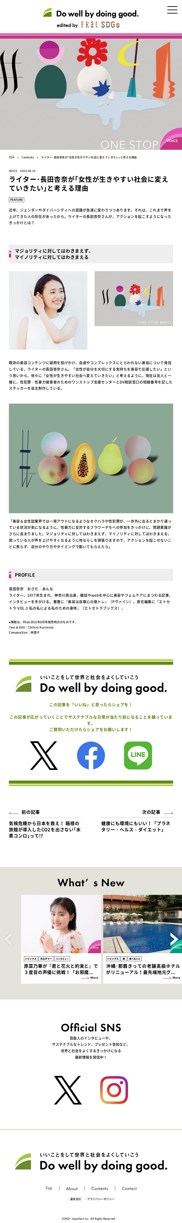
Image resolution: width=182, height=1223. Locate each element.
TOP (11, 157)
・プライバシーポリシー (99, 1199)
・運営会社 (74, 1199)
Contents (28, 157)
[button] (174, 939)
